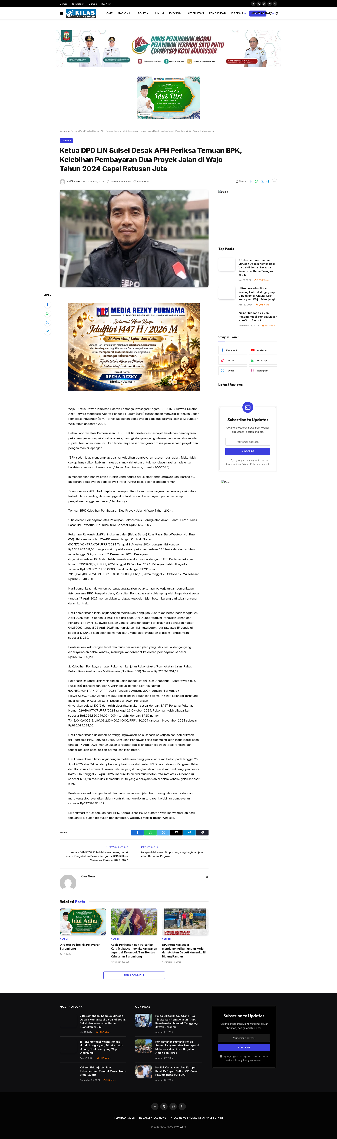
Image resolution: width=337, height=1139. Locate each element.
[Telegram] (47, 331)
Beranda (64, 130)
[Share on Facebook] (250, 181)
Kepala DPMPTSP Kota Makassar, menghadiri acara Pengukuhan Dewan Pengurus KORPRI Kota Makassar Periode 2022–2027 (97, 856)
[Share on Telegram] (267, 181)
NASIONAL (125, 13)
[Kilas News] (81, 13)
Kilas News (76, 181)
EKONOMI (175, 13)
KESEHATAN (195, 13)
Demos (63, 3)
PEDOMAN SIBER (124, 1117)
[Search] (277, 13)
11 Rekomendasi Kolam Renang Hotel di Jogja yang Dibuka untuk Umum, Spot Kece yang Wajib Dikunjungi (257, 294)
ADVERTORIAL (261, 13)
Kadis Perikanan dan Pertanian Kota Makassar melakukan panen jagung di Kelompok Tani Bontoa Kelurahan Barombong (134, 950)
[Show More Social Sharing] (274, 181)
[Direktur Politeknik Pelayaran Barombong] (83, 921)
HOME (108, 13)
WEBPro (181, 1126)
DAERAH (237, 13)
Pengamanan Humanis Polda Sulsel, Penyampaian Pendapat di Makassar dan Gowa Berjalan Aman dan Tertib (177, 1047)
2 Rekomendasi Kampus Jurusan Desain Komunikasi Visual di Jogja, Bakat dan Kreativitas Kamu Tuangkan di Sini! (257, 267)
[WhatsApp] (47, 313)
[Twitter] (47, 322)
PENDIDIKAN (217, 13)
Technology (78, 3)
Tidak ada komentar (120, 181)
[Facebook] (47, 304)
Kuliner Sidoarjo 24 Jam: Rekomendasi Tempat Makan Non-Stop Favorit (258, 316)
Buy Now (106, 3)
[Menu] (61, 13)
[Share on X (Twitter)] (262, 181)
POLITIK (143, 13)
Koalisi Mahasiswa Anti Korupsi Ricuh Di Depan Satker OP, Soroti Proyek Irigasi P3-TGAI (176, 1071)
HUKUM (159, 13)
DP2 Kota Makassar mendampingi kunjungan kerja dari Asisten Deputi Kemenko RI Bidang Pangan (184, 950)
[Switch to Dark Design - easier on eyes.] (271, 13)
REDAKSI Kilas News (152, 1117)
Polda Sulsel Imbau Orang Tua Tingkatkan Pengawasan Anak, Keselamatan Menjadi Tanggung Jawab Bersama (176, 1021)
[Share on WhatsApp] (256, 181)
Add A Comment (134, 975)
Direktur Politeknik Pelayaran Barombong (80, 946)
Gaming (92, 3)
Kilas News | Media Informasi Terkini (197, 1117)
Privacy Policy (249, 464)
